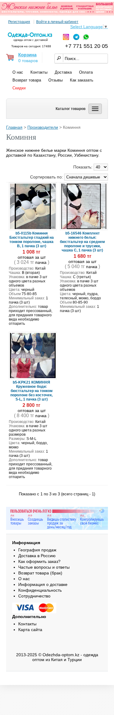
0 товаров (28, 60)
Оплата (86, 72)
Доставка (63, 72)
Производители (42, 127)
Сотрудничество (34, 596)
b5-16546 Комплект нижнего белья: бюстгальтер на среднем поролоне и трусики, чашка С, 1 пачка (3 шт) (82, 241)
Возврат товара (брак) (40, 572)
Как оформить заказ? (39, 561)
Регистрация (19, 22)
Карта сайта (30, 629)
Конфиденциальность (40, 590)
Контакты (38, 72)
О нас (17, 72)
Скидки (19, 88)
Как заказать (81, 80)
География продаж (37, 549)
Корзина (27, 54)
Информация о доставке (42, 584)
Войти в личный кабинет (57, 22)
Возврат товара (26, 80)
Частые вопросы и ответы (44, 567)
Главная (14, 127)
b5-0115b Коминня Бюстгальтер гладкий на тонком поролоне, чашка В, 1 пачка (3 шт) (31, 239)
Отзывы (55, 80)
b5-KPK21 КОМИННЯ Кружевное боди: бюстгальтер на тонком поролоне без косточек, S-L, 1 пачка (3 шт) (31, 390)
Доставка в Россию (37, 555)
